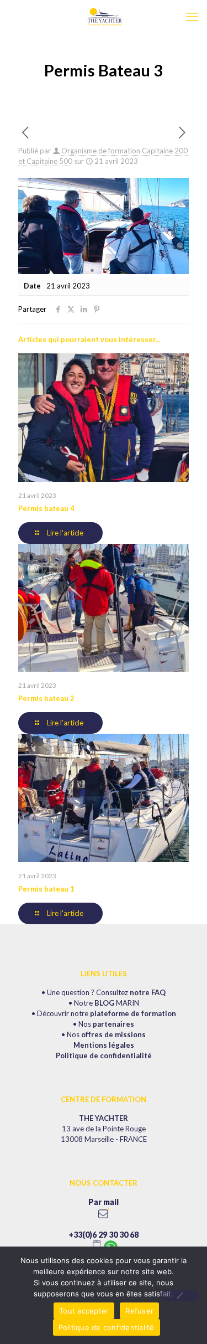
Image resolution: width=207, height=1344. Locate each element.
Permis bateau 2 (46, 698)
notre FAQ (148, 992)
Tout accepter (84, 1310)
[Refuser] (179, 1295)
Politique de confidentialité (104, 1055)
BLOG (104, 1002)
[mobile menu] (192, 16)
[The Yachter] (103, 16)
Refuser (139, 1310)
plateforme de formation (133, 1013)
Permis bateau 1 (46, 888)
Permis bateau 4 (46, 508)
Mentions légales (103, 1045)
